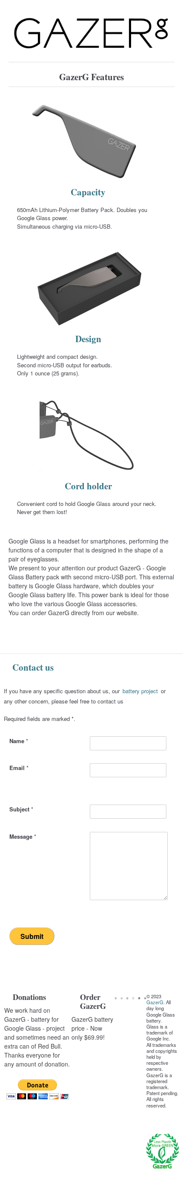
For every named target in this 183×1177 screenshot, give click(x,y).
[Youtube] (133, 998)
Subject (21, 809)
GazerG (154, 1002)
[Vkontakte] (145, 998)
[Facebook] (115, 998)
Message (22, 836)
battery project (140, 691)
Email (19, 768)
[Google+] (127, 998)
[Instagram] (139, 998)
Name (18, 741)
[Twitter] (121, 998)
